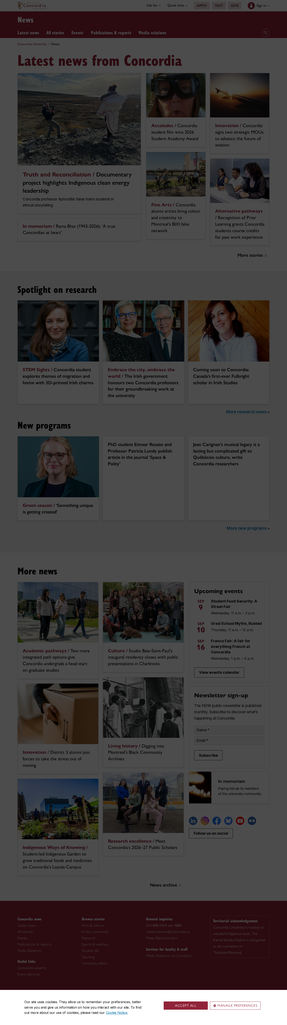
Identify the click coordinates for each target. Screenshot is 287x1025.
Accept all (185, 1006)
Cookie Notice (116, 1013)
